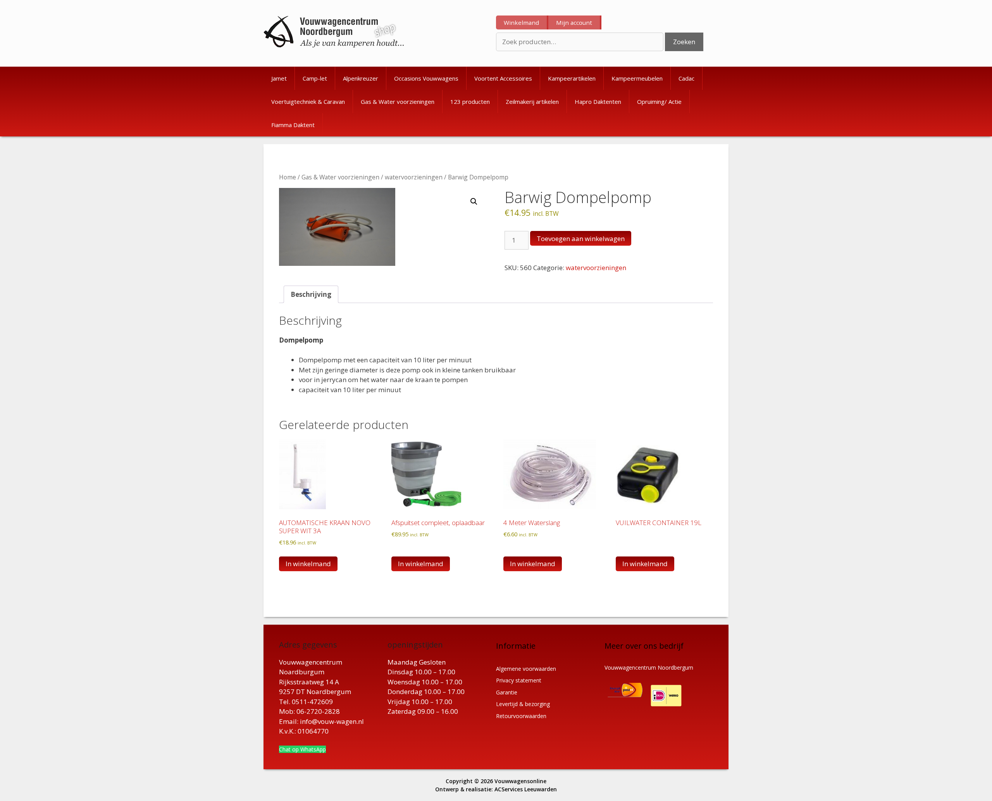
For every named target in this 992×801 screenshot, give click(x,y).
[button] (474, 201)
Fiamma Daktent (293, 125)
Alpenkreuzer (360, 78)
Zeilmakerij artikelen (532, 101)
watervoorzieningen (414, 177)
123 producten (470, 101)
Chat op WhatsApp (302, 749)
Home (287, 177)
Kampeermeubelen (637, 78)
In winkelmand (645, 563)
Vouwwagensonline (520, 781)
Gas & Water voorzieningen (397, 101)
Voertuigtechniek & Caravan (308, 101)
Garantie (506, 692)
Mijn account (574, 22)
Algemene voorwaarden (526, 668)
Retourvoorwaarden (521, 716)
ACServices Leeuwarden (525, 789)
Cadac (686, 78)
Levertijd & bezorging (523, 704)
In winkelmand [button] (308, 563)
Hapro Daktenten (598, 101)
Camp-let (315, 78)
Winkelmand (521, 22)
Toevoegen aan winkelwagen (581, 238)
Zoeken (684, 41)
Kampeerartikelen (572, 78)
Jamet (279, 78)
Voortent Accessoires (503, 78)
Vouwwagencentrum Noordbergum (648, 667)
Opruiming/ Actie (659, 101)
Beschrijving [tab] (311, 294)
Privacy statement (518, 680)
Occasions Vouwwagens (426, 78)
